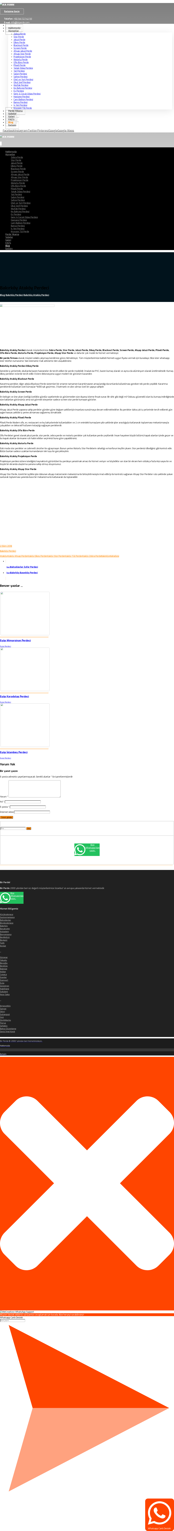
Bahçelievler (5, 920)
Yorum (4, 796)
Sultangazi (5, 1014)
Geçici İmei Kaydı (7, 1031)
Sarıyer (3, 1008)
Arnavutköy (5, 1006)
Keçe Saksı (5, 994)
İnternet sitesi (6, 812)
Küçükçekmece (6, 914)
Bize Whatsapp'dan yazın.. (92, 847)
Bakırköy (105, 556)
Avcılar (3, 946)
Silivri (2, 1011)
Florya (3, 1023)
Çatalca (3, 974)
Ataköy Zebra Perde (91, 556)
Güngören (4, 986)
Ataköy (3, 556)
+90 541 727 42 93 (22, 18)
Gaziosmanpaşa (7, 917)
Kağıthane (4, 988)
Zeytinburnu (5, 1020)
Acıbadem (4, 931)
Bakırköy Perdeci (8, 551)
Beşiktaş (4, 966)
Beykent (3, 940)
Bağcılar (3, 968)
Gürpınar (4, 957)
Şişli (2, 1017)
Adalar (3, 971)
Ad (2, 801)
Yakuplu (3, 960)
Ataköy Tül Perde (73, 556)
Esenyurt (4, 980)
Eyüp (2, 983)
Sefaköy (3, 1026)
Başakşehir (5, 928)
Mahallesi (114, 556)
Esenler (3, 977)
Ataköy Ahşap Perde (17, 556)
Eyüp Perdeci (5, 646)
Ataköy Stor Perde (55, 556)
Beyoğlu (3, 963)
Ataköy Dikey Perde (36, 556)
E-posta (4, 806)
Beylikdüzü (5, 937)
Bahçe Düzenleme (8, 1028)
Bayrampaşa (5, 934)
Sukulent (4, 991)
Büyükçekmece (6, 923)
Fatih (2, 943)
